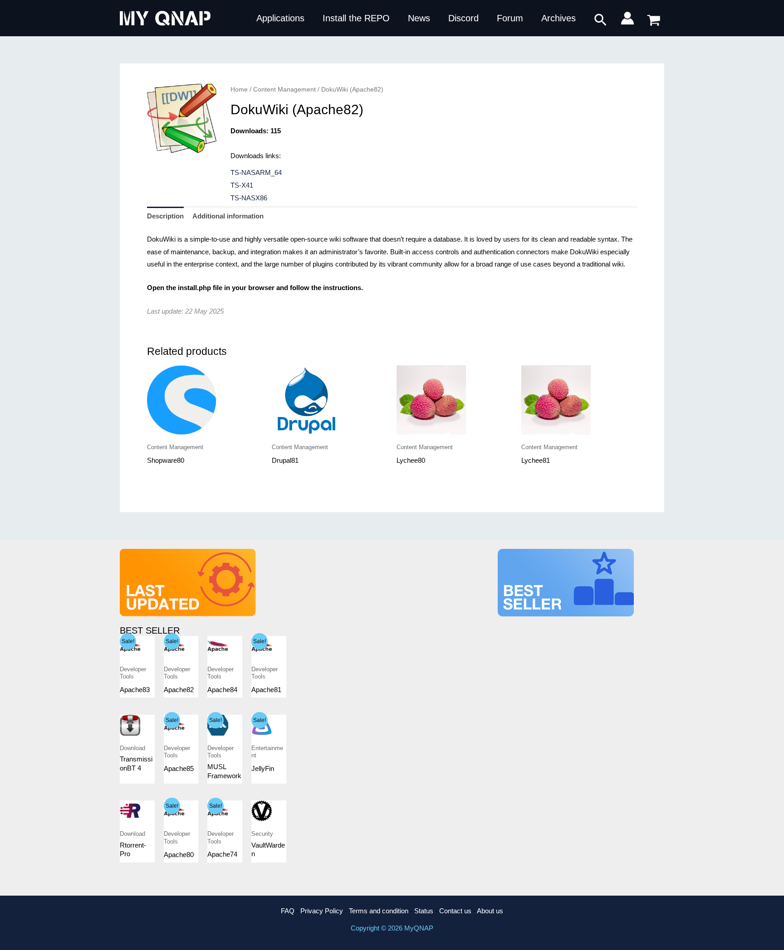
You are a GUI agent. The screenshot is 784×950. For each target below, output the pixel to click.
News (419, 18)
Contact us (455, 911)
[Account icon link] (627, 18)
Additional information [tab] (228, 216)
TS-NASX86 (248, 198)
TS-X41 (241, 185)
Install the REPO (356, 18)
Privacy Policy (321, 911)
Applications (280, 18)
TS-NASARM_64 (256, 172)
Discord (463, 18)
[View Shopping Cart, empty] (653, 18)
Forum (510, 18)
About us (490, 911)
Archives (558, 18)
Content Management (284, 89)
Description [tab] (165, 216)
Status (423, 911)
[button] (600, 20)
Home (239, 89)
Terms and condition (378, 911)
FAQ (287, 911)
